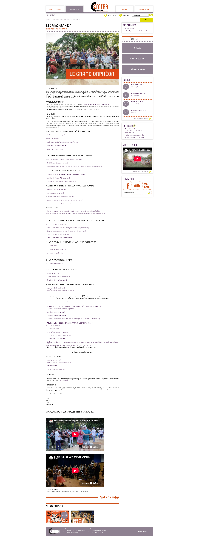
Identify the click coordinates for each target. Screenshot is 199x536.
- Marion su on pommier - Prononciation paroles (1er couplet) (64, 200)
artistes (137, 47)
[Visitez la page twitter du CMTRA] (50, 16)
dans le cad (82, 213)
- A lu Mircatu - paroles (52, 138)
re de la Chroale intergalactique (95, 213)
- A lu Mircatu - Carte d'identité (55, 149)
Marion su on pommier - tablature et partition (60, 196)
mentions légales (142, 531)
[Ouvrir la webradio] (134, 125)
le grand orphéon (76, 19)
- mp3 (63, 288)
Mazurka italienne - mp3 (54, 360)
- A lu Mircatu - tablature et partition (56, 135)
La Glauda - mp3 (51, 246)
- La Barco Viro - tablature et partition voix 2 (59, 335)
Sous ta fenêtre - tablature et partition (58, 277)
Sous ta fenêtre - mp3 (53, 273)
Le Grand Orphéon (130, 29)
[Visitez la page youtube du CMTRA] (53, 16)
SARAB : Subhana (129, 133)
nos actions (55, 19)
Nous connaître (55, 9)
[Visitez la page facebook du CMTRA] (47, 16)
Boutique (126, 15)
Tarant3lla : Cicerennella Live (133, 130)
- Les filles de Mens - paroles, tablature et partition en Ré (63, 175)
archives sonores (137, 69)
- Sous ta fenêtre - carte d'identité (56, 280)
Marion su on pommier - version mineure (59, 302)
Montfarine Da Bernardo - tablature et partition (61, 290)
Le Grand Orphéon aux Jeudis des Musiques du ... (137, 31)
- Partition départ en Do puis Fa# (55, 369)
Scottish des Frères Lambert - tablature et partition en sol (64, 159)
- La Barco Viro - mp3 (52, 329)
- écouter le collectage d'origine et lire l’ (73, 318)
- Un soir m (49, 315)
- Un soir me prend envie (53, 309)
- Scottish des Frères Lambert (55, 166)
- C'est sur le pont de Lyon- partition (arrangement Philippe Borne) (66, 231)
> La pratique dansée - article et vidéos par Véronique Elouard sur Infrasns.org (69, 345)
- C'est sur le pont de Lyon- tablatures (57, 234)
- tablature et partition (67, 309)
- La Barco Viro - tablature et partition (57, 332)
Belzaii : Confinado (130, 128)
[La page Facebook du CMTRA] (127, 189)
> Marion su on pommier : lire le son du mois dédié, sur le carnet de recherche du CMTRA (73, 211)
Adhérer (146, 20)
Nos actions (74, 9)
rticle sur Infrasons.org (96, 166)
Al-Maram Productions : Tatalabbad (135, 137)
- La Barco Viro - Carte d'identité (55, 339)
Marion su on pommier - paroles (56, 189)
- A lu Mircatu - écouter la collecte (56, 146)
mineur (83, 175)
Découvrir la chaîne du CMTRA (140, 171)
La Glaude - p (51, 263)
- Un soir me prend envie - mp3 (55, 312)
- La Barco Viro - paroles (53, 325)
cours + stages (137, 58)
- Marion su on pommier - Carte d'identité (58, 204)
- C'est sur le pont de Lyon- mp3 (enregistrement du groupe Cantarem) (67, 228)
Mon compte (112, 15)
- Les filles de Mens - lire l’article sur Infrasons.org (61, 181)
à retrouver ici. (63, 380)
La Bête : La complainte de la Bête (134, 135)
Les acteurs (144, 9)
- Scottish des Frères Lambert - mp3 (57, 163)
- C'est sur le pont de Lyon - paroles (57, 224)
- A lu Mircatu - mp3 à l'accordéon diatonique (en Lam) (62, 142)
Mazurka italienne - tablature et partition (59, 362)
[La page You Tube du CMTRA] (146, 189)
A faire (124, 9)
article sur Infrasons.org (92, 318)
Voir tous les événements (141, 118)
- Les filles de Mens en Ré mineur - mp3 (58, 178)
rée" (68, 347)
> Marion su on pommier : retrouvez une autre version (62, 213)
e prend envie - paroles (59, 315)
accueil (48, 19)
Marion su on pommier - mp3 (55, 193)
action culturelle (65, 19)
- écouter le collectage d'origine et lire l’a (77, 166)
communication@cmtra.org (99, 530)
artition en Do (59, 263)
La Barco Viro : (52, 366)
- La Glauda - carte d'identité (54, 253)
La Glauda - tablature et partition (56, 249)
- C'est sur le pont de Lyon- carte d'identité (59, 238)
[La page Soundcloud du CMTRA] (137, 189)
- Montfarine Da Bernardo (54, 288)
